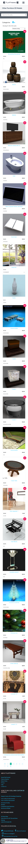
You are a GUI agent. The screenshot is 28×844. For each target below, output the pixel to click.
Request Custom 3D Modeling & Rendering (11, 796)
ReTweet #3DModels (8, 831)
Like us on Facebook (21, 831)
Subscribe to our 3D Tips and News (9, 818)
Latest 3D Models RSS (6, 822)
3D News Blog (4, 816)
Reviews (3, 804)
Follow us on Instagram (9, 833)
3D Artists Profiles (5, 802)
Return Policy (4, 781)
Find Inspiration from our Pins (10, 836)
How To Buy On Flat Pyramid (8, 798)
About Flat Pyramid (5, 777)
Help (2, 784)
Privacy (3, 782)
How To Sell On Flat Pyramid (7, 800)
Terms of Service (5, 779)
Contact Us (3, 786)
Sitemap (3, 820)
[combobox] (14, 14)
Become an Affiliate (5, 808)
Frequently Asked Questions (7, 806)
